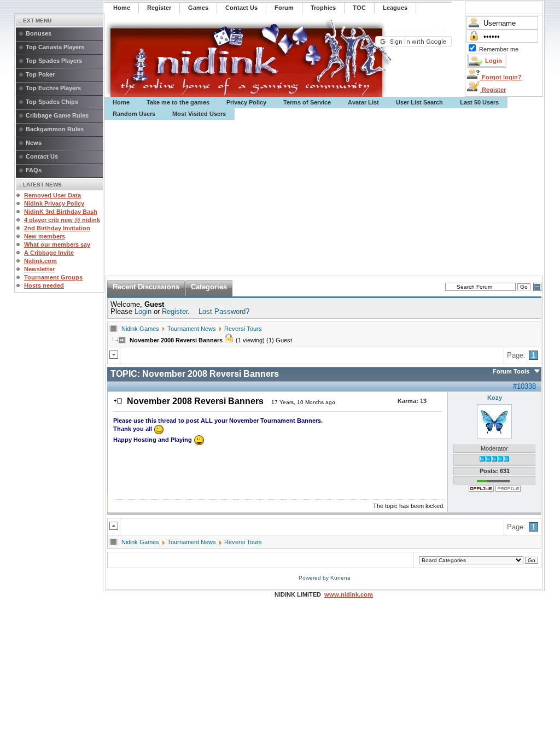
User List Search (419, 102)
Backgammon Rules (55, 129)
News (34, 142)
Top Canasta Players (55, 47)
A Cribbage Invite (49, 252)
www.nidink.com (348, 594)
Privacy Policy (246, 102)
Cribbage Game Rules (57, 115)
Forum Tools (511, 371)
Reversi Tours (243, 328)
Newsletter (39, 269)
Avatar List (363, 102)
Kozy (494, 397)
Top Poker (40, 74)
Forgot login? (501, 77)
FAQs (34, 170)
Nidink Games (140, 328)
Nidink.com (40, 261)
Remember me (498, 49)
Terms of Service (307, 102)
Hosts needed (44, 285)
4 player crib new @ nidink (62, 220)
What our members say (57, 244)
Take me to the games (178, 102)
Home (121, 102)
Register (493, 89)
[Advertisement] (324, 198)
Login (143, 311)
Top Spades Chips (52, 101)
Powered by (314, 578)
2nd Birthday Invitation (57, 228)
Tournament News (191, 328)
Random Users (134, 113)
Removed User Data (52, 195)
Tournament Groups (53, 277)
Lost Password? (224, 311)
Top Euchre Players (53, 88)
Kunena (340, 578)
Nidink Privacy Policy (54, 203)
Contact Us (42, 156)
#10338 (524, 386)
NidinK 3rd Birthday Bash (60, 211)
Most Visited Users (199, 113)
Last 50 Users (479, 102)
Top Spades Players (54, 60)
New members (44, 236)
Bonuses (38, 33)
